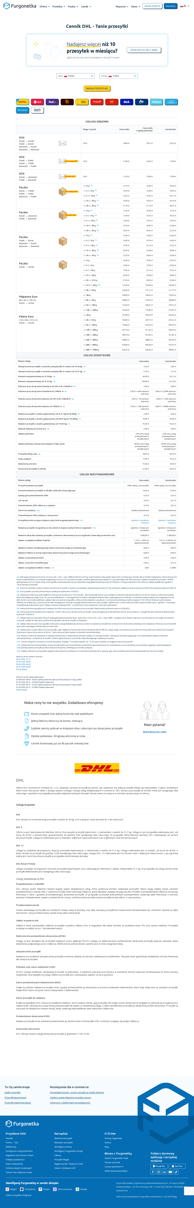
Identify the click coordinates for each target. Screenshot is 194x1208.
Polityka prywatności (15, 1159)
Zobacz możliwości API (65, 1168)
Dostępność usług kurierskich (19, 1151)
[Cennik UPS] (67, 102)
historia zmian (26, 1155)
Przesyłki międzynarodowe (18, 1102)
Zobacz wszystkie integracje (19, 1195)
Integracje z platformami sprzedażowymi (70, 1102)
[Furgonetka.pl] (19, 6)
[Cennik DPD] (37, 102)
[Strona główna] (22, 1126)
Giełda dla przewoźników (116, 1171)
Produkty (57, 6)
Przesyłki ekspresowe (15, 1097)
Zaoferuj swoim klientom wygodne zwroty (70, 1097)
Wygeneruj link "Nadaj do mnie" (69, 1163)
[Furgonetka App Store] (177, 1166)
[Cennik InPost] (82, 102)
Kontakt (9, 1138)
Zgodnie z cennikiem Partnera (140, 521)
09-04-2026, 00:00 (23, 664)
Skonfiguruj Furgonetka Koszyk (68, 1151)
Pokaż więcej (21, 669)
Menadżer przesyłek (63, 1142)
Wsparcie (121, 6)
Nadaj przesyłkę (97, 88)
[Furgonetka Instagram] (158, 1172)
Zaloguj (170, 6)
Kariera (108, 1142)
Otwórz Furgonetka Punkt (116, 1158)
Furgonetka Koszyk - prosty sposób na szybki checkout (77, 1092)
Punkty (71, 6)
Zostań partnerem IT (114, 1166)
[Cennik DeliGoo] (156, 102)
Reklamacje (11, 1146)
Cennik (84, 6)
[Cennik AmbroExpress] (141, 102)
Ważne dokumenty (14, 1163)
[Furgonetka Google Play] (159, 1166)
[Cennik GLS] (126, 102)
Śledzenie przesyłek (63, 1138)
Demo (134, 6)
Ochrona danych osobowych (19, 1168)
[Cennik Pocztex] (97, 102)
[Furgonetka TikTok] (176, 1172)
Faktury (57, 1155)
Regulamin (10, 1155)
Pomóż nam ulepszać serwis (19, 1172)
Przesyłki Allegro (61, 1159)
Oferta (43, 6)
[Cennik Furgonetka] (22, 110)
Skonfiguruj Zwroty (63, 1146)
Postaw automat (112, 1162)
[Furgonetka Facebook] (153, 1172)
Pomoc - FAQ (12, 1142)
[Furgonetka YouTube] (170, 1172)
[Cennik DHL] (22, 102)
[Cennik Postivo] (171, 102)
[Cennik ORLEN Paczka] (111, 102)
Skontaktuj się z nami (144, 50)
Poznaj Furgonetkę (113, 1138)
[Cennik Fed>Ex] (52, 102)
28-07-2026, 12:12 (23, 659)
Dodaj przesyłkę (12, 1092)
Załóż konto (152, 6)
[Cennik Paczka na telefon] (37, 110)
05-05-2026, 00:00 (23, 661)
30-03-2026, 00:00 (23, 666)
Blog (107, 1146)
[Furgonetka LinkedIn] (164, 1172)
